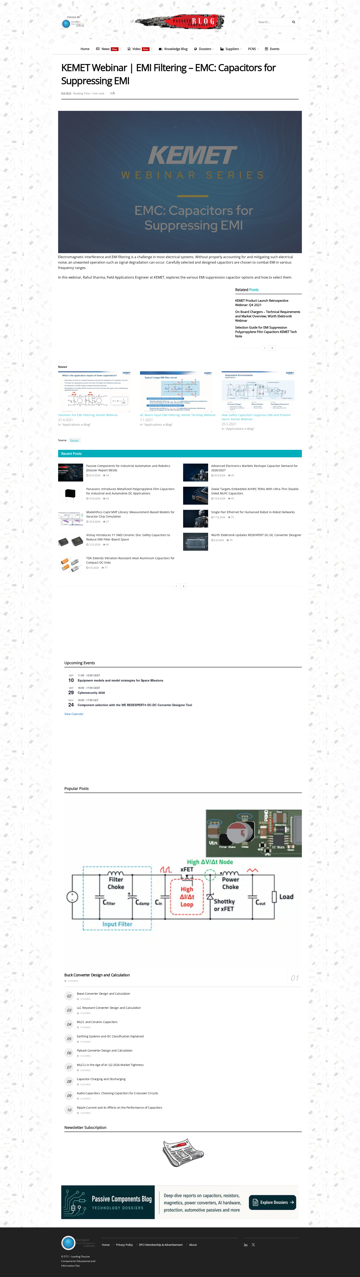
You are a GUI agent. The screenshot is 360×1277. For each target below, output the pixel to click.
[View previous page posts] (265, 348)
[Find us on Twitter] (253, 1244)
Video (140, 49)
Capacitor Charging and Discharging (101, 1079)
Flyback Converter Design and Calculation (104, 1050)
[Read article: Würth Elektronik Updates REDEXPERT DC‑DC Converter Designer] (195, 542)
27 (107, 521)
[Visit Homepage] (180, 22)
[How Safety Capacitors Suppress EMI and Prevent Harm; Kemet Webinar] (260, 392)
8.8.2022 (66, 93)
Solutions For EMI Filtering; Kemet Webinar (88, 415)
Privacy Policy (124, 1245)
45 (232, 498)
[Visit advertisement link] (180, 1202)
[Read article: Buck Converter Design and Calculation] (183, 884)
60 (107, 544)
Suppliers (232, 49)
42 (107, 498)
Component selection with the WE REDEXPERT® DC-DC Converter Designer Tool (135, 705)
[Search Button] (294, 22)
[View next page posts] (272, 348)
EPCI (66, 1256)
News (109, 49)
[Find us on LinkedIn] (245, 1245)
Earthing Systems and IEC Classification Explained (110, 1036)
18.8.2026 (94, 521)
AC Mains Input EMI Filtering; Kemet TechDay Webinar (178, 415)
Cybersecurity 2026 (91, 692)
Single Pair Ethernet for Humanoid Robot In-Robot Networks (253, 512)
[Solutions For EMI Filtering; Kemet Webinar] (97, 392)
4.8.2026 (93, 567)
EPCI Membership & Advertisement (161, 1245)
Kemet (74, 440)
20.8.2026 (94, 475)
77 (106, 567)
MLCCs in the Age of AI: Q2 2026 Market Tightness (110, 1065)
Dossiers (205, 49)
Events (274, 49)
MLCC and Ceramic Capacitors (97, 1022)
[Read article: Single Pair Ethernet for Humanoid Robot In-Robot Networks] (195, 519)
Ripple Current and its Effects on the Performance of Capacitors (119, 1107)
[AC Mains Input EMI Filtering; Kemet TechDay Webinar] (179, 392)
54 (107, 475)
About (193, 1245)
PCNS (252, 49)
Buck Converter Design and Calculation (97, 974)
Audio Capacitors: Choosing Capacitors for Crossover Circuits (117, 1093)
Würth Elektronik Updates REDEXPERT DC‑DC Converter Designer (256, 535)
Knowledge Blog (176, 49)
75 (232, 517)
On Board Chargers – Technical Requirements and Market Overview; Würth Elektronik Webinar (267, 316)
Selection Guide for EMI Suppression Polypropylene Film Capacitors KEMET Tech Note (266, 331)
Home (85, 49)
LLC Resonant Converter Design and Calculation (109, 1008)
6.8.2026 (218, 540)
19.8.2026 (94, 498)
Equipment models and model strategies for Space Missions (120, 680)
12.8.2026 (94, 544)
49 (232, 475)
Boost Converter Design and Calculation (103, 994)
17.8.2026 (219, 517)
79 (230, 540)
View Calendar (74, 714)
